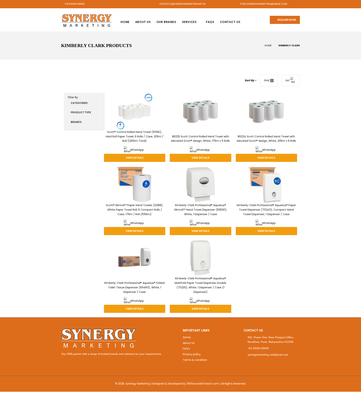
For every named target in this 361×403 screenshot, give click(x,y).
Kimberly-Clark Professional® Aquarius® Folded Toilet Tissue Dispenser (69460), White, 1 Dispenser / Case (134, 287)
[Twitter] (249, 362)
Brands (76, 122)
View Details (134, 158)
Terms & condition (195, 360)
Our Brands (166, 22)
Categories (79, 103)
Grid (267, 80)
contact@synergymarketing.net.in (182, 4)
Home (125, 22)
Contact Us (230, 22)
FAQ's (186, 348)
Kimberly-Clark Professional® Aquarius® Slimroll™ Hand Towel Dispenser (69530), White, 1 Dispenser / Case (200, 209)
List (287, 80)
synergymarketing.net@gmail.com (268, 354)
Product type (81, 112)
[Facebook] (245, 362)
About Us (143, 22)
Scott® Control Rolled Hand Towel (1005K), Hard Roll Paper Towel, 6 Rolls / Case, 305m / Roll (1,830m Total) (134, 136)
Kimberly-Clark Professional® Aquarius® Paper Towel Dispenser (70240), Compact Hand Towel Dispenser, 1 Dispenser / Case (266, 209)
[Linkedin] (259, 362)
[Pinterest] (254, 362)
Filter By (73, 97)
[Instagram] (263, 362)
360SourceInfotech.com (203, 383)
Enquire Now (286, 20)
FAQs (210, 22)
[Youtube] (268, 362)
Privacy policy (192, 354)
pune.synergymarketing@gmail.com (263, 4)
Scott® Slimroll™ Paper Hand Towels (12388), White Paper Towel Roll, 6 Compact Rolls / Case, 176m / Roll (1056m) (134, 209)
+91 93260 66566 (74, 4)
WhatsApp (137, 150)
